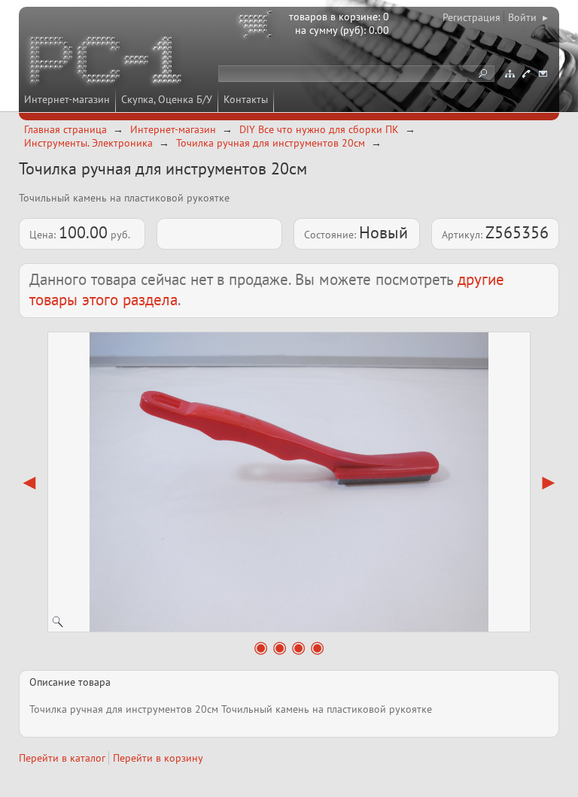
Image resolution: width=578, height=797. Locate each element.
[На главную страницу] (106, 62)
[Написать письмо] (542, 73)
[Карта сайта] (509, 73)
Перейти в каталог (62, 758)
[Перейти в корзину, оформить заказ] (257, 26)
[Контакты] (526, 73)
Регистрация (471, 17)
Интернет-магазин (67, 99)
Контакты (246, 99)
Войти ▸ (528, 17)
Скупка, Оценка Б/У (166, 99)
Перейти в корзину (158, 758)
